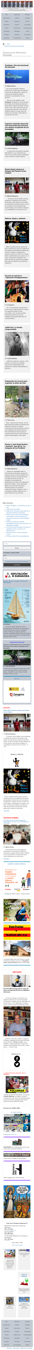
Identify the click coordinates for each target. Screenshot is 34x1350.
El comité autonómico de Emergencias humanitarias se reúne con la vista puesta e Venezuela (16, 821)
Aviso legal (16, 1348)
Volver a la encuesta (17, 1245)
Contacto (9, 1348)
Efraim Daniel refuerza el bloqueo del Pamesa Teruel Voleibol (15, 171)
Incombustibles (17, 38)
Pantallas (27, 14)
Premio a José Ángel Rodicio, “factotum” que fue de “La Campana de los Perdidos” (16, 446)
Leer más (6, 811)
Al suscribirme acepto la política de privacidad (16, 561)
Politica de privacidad (26, 1348)
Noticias (17, 18)
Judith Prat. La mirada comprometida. (13, 328)
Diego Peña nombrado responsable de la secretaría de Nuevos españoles (18, 512)
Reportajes (17, 31)
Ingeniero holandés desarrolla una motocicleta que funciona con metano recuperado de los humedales (17, 126)
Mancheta (6, 38)
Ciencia (7, 28)
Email (4, 555)
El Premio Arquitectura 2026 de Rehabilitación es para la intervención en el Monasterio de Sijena (18, 523)
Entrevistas (6, 31)
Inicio (6, 14)
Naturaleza (17, 14)
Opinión (27, 21)
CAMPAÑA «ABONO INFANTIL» (17, 864)
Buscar (17, 548)
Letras (27, 31)
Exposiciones (6, 18)
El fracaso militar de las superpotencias (17, 536)
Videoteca (17, 34)
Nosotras (6, 34)
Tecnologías (27, 24)
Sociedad (27, 18)
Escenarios (17, 21)
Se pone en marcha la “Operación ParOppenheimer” (16, 277)
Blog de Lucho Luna (11, 1134)
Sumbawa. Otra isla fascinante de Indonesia (17, 66)
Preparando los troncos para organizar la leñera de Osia (16, 382)
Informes (17, 24)
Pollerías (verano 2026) (13, 509)
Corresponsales (27, 28)
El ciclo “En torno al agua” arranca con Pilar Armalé (15, 581)
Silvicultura (6, 24)
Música (6, 21)
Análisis (27, 38)
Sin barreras (27, 34)
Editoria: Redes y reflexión (15, 218)
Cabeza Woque (24, 1275)
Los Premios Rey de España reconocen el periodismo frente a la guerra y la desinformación (18, 529)
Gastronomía (17, 28)
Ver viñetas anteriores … (17, 1112)
